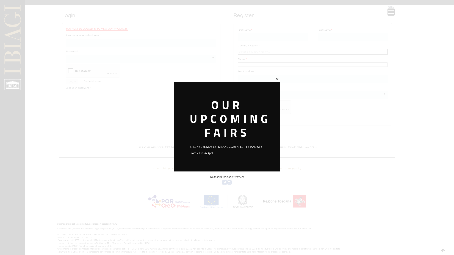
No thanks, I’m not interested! (227, 177)
